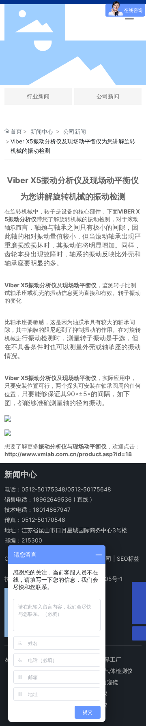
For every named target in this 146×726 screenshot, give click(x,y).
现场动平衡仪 (79, 285)
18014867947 (52, 509)
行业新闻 (38, 96)
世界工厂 (110, 659)
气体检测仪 (118, 670)
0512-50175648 (89, 489)
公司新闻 (108, 96)
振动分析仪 (53, 446)
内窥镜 (109, 682)
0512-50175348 (43, 489)
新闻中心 (41, 131)
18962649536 (52, 499)
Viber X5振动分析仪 (30, 285)
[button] (50, 78)
